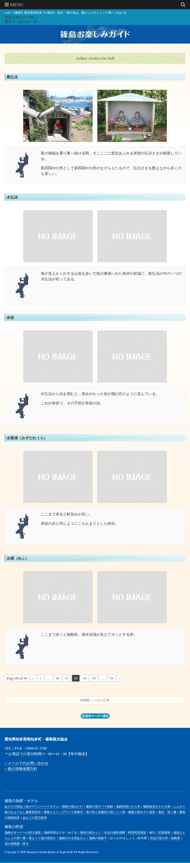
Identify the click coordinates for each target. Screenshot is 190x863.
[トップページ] (95, 34)
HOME (85, 700)
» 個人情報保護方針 (21, 768)
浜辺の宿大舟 (159, 838)
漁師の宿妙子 (98, 838)
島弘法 (12, 76)
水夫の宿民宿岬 (114, 832)
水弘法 (12, 197)
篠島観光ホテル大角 (156, 806)
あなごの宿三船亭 (35, 817)
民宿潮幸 (164, 832)
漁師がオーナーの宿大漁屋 (23, 832)
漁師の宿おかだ (72, 806)
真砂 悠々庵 (167, 812)
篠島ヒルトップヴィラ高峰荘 (63, 812)
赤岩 (10, 317)
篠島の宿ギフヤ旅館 (99, 806)
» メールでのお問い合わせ (26, 763)
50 (94, 678)
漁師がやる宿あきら (72, 838)
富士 (26, 843)
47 (67, 678)
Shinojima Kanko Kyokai (41, 852)
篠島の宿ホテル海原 (141, 812)
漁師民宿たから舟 (128, 806)
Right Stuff (66, 852)
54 (112, 678)
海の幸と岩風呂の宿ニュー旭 (105, 812)
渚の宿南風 (12, 843)
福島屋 (175, 838)
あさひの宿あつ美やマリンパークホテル (32, 806)
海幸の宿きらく (90, 832)
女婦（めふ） (18, 558)
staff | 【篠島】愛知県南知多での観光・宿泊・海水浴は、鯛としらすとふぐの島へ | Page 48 (66, 12)
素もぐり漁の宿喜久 (42, 838)
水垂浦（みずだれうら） (27, 437)
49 (85, 678)
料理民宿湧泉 (137, 832)
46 (58, 678)
